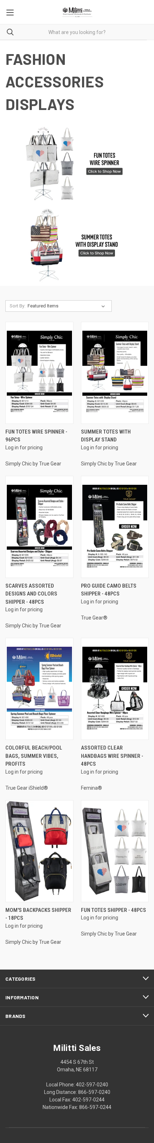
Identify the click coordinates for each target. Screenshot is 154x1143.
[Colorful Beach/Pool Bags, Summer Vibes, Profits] (39, 688)
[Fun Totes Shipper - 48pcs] (115, 851)
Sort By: (17, 306)
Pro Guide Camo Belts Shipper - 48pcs (108, 590)
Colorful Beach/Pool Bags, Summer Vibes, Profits (33, 756)
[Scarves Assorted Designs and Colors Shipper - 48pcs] (39, 527)
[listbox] (68, 306)
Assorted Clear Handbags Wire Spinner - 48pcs (112, 756)
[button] (77, 163)
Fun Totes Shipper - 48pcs (113, 910)
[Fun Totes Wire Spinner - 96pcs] (39, 372)
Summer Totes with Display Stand (106, 436)
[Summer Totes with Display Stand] (115, 372)
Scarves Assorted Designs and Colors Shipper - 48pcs (31, 594)
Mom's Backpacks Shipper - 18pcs (38, 914)
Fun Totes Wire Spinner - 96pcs (36, 436)
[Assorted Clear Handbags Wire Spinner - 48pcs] (115, 688)
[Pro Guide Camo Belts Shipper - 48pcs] (115, 527)
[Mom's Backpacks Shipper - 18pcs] (39, 851)
